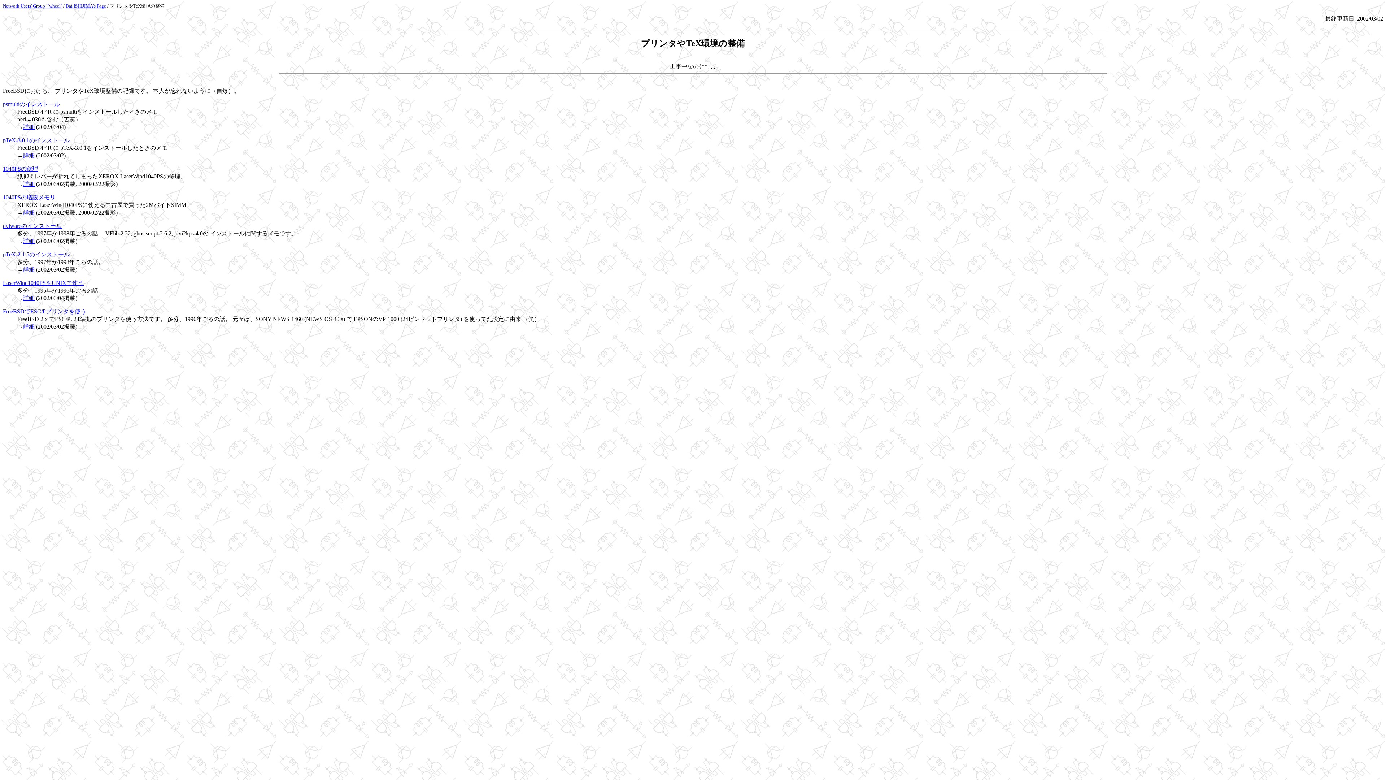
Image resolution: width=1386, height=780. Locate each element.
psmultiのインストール (31, 104)
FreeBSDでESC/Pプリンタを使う (44, 311)
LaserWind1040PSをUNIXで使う (43, 283)
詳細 (29, 127)
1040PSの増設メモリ (29, 197)
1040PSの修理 (20, 169)
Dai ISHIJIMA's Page (86, 6)
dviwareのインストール (32, 226)
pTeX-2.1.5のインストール (36, 254)
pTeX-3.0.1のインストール (36, 140)
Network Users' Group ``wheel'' (32, 6)
